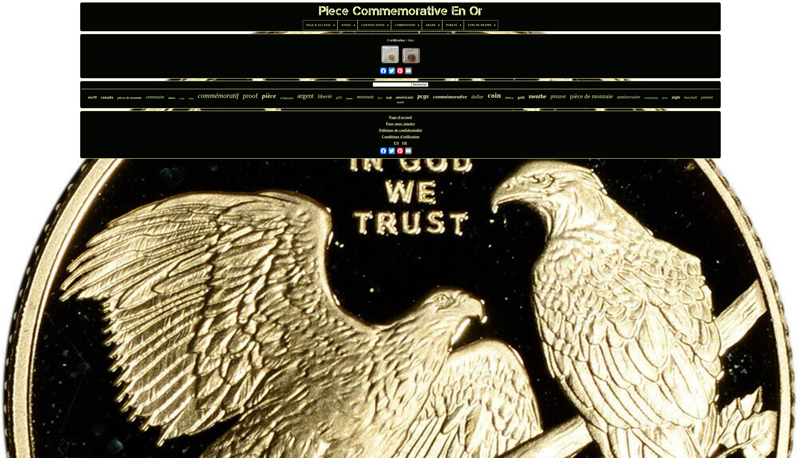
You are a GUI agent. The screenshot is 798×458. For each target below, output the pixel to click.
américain (404, 97)
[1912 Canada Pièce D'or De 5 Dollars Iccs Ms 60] (390, 54)
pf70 (339, 97)
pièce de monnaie (591, 96)
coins (191, 98)
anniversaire (628, 96)
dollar (477, 96)
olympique (286, 98)
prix (664, 97)
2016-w (509, 97)
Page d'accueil (400, 117)
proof (250, 95)
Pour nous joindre (400, 124)
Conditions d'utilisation (400, 137)
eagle (182, 98)
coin (494, 95)
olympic (349, 98)
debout (171, 98)
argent (305, 95)
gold (521, 97)
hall (389, 97)
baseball (690, 97)
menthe (537, 96)
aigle (676, 97)
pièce (269, 95)
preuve (558, 96)
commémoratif (218, 95)
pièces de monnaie (129, 97)
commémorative (450, 96)
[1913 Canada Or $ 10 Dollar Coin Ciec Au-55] (411, 56)
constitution (651, 97)
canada (107, 97)
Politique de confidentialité (400, 130)
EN (396, 143)
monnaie (365, 96)
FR (404, 143)
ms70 (92, 97)
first (380, 98)
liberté (325, 96)
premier (707, 97)
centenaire (155, 96)
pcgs (423, 96)
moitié (400, 102)
